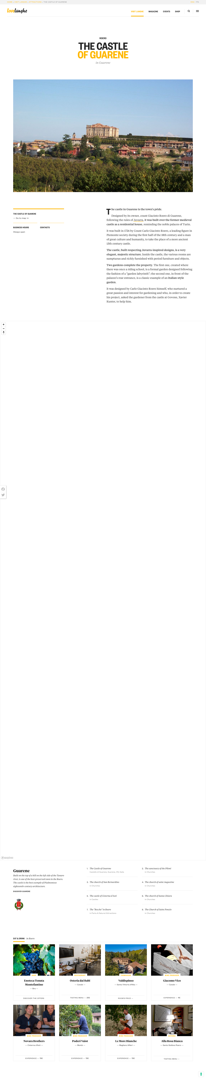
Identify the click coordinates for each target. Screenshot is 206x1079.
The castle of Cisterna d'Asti (103, 895)
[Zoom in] (4, 324)
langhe (17, 11)
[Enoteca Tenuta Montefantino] (34, 960)
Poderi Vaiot (80, 1041)
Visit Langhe (20, 2)
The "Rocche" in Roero (100, 909)
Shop (177, 11)
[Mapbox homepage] (7, 857)
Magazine (153, 11)
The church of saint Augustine (159, 882)
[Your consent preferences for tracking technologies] (201, 1074)
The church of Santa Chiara (158, 895)
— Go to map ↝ (20, 218)
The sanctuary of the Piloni (158, 868)
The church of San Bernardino (104, 882)
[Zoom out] (4, 328)
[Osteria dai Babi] (80, 960)
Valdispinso (126, 980)
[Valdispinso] (126, 960)
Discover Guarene (21, 891)
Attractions (35, 2)
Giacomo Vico (172, 980)
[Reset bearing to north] (4, 333)
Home (9, 2)
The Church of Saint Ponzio (158, 909)
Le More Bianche (126, 1041)
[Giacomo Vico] (172, 960)
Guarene (104, 63)
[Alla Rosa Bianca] (172, 1020)
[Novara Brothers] (34, 1020)
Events (166, 11)
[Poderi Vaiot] (80, 1020)
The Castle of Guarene (100, 868)
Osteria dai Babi (80, 980)
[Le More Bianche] (126, 1020)
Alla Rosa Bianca (172, 1041)
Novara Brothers (34, 1041)
